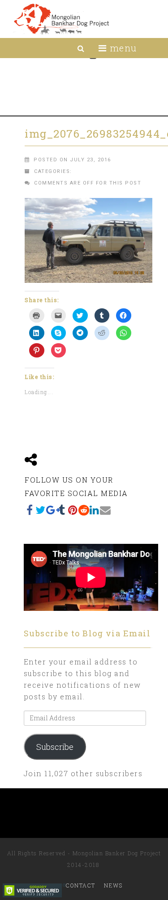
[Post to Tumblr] (62, 510)
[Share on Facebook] (30, 510)
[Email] (105, 510)
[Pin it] (73, 510)
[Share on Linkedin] (94, 510)
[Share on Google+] (51, 510)
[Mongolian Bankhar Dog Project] (61, 19)
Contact (80, 885)
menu (122, 48)
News (113, 885)
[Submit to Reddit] (83, 510)
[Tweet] (40, 510)
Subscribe (54, 746)
